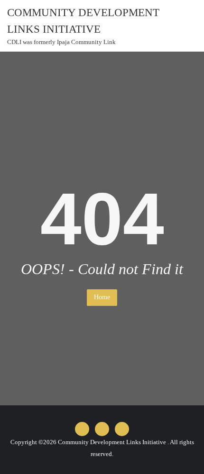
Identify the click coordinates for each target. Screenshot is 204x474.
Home (102, 297)
